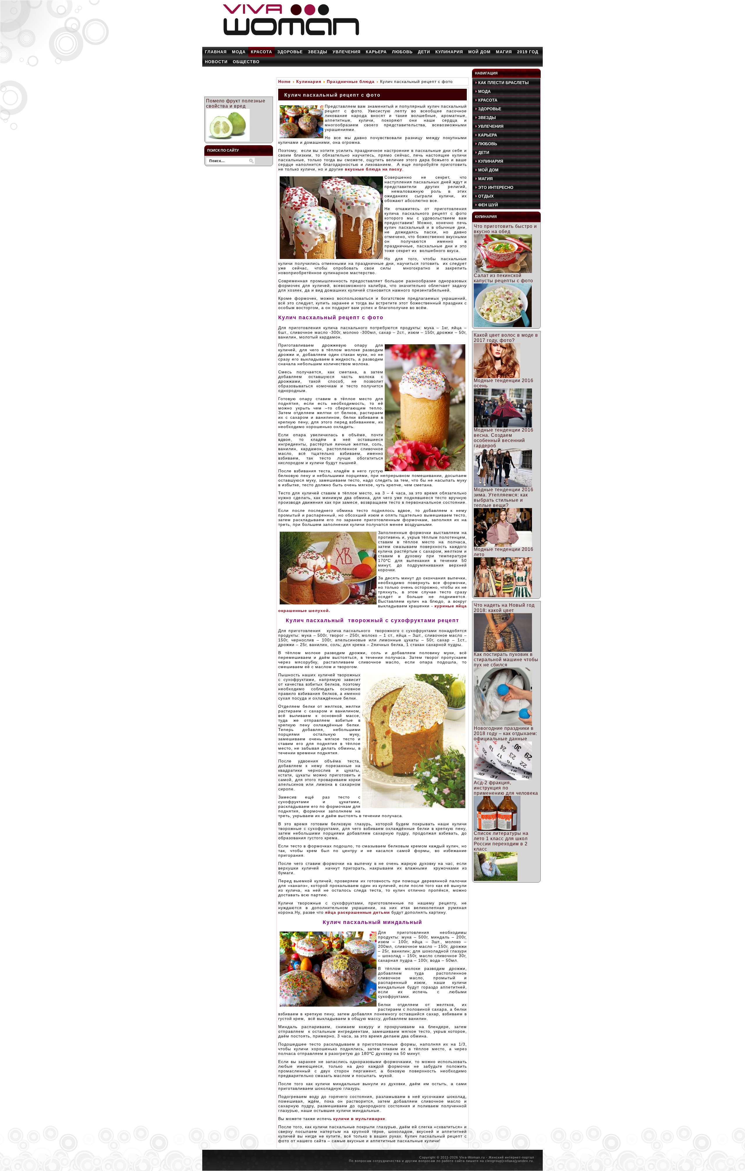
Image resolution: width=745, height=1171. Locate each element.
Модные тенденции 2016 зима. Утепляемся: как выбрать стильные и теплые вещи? (503, 497)
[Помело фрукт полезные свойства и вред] (228, 139)
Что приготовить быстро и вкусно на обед (505, 229)
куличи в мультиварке (359, 1118)
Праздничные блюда (351, 81)
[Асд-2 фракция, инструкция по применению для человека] (497, 829)
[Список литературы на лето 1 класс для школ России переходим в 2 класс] (495, 879)
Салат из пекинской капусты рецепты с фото (503, 278)
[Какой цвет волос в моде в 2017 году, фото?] (497, 376)
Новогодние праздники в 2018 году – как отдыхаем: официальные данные (505, 733)
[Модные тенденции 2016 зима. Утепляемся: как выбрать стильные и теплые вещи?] (503, 545)
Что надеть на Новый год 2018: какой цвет (504, 608)
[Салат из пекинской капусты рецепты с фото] (503, 325)
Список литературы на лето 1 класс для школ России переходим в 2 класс (501, 841)
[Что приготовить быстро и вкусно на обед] (503, 271)
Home (284, 81)
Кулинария (308, 81)
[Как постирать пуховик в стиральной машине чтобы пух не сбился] (503, 724)
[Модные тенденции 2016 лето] (503, 595)
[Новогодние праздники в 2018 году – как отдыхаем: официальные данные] (503, 778)
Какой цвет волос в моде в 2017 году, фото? (506, 338)
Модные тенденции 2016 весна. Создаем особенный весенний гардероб (503, 437)
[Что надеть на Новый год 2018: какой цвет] (503, 650)
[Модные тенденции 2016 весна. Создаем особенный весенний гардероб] (503, 485)
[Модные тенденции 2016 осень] (503, 425)
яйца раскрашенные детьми (357, 912)
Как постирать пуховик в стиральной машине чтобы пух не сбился (506, 659)
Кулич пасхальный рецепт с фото (332, 95)
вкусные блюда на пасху (372, 169)
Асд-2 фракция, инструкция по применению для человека (506, 788)
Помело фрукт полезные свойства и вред (235, 103)
